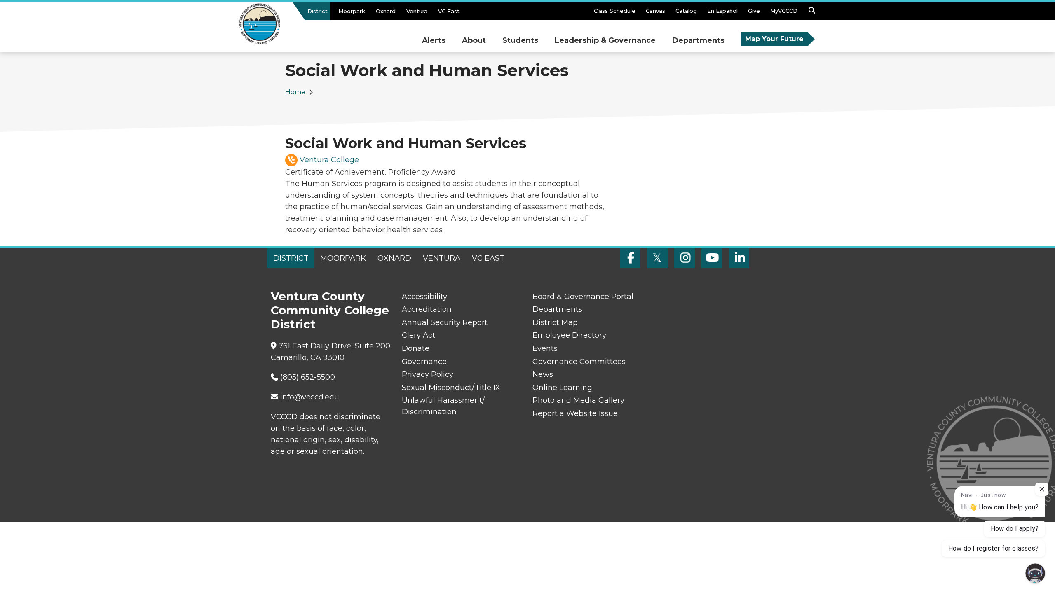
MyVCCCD (783, 10)
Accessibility (424, 296)
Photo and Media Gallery (578, 400)
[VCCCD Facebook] (630, 258)
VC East (449, 11)
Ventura (416, 11)
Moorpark (351, 11)
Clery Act (418, 335)
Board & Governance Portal (582, 296)
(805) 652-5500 (307, 377)
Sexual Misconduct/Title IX (451, 387)
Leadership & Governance (605, 40)
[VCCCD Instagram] (684, 258)
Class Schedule (614, 10)
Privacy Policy (427, 374)
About (474, 40)
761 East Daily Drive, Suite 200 (334, 345)
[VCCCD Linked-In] (739, 258)
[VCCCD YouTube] (711, 258)
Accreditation (427, 309)
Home (295, 92)
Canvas (655, 10)
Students (520, 40)
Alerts (433, 40)
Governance (424, 361)
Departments (698, 40)
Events (545, 348)
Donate (415, 348)
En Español (722, 10)
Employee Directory (569, 335)
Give (754, 10)
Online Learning (562, 387)
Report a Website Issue (575, 413)
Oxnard (386, 11)
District (317, 11)
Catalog (686, 10)
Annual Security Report (445, 322)
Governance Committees (579, 361)
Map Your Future (774, 39)
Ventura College (329, 159)
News (542, 374)
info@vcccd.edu (309, 397)
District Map (555, 322)
